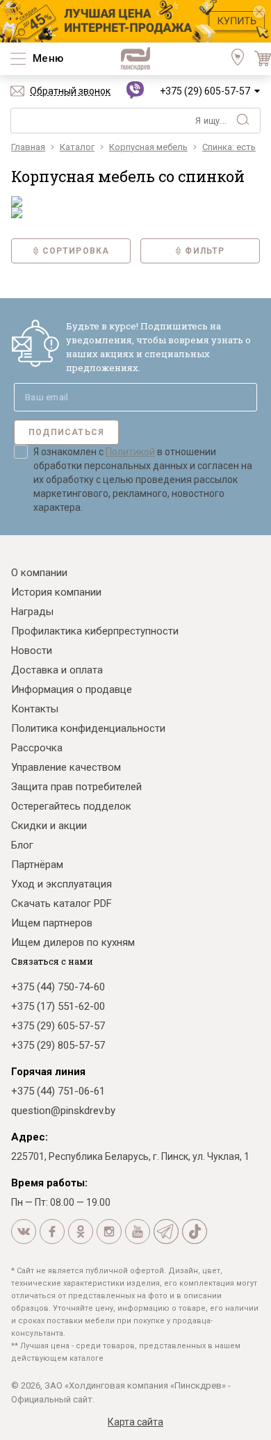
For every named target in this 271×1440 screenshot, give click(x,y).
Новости (31, 650)
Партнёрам (37, 864)
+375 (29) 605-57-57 (205, 91)
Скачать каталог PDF (61, 903)
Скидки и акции (49, 825)
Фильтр (204, 251)
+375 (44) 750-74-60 (58, 987)
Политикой (130, 451)
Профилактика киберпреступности (95, 631)
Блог (22, 845)
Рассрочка (37, 748)
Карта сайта (135, 1421)
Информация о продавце (71, 689)
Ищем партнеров (51, 923)
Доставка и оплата (57, 670)
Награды (32, 611)
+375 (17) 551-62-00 (58, 1006)
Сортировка (76, 251)
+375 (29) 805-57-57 (58, 1045)
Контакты (34, 709)
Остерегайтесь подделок (71, 806)
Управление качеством (66, 767)
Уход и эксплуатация (61, 884)
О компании (39, 572)
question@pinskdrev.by (63, 1110)
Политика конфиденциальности (88, 728)
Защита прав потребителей (76, 786)
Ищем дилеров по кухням (73, 942)
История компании (56, 592)
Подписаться (66, 432)
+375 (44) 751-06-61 (58, 1091)
